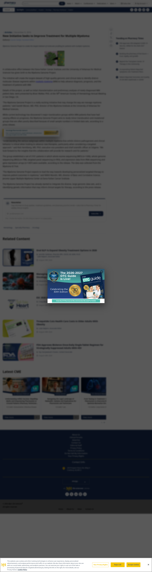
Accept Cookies (133, 565)
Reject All (117, 565)
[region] (76, 565)
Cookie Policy (22, 570)
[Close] (148, 564)
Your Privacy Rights (100, 565)
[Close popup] (101, 271)
